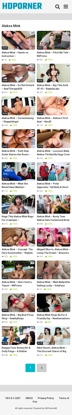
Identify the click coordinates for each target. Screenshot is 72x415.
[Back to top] (65, 408)
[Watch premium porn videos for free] (23, 6)
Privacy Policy (46, 398)
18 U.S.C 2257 (12, 398)
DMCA (29, 398)
